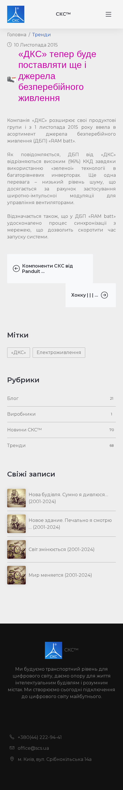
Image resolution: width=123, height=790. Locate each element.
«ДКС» (18, 352)
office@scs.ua (33, 748)
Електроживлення (59, 352)
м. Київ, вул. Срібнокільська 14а (54, 759)
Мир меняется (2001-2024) (60, 575)
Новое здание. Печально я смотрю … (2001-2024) (70, 524)
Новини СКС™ (24, 430)
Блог (13, 398)
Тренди (41, 34)
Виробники (21, 414)
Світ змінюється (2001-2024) (62, 549)
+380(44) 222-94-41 (39, 737)
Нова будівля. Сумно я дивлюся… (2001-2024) (68, 498)
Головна (16, 34)
